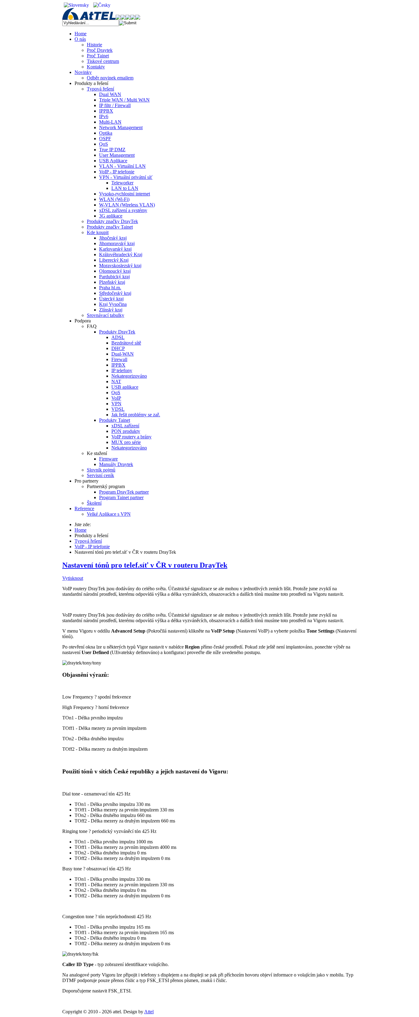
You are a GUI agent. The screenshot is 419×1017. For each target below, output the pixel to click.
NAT (116, 381)
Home (80, 33)
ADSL (118, 337)
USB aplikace (124, 387)
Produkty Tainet (114, 420)
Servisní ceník (100, 475)
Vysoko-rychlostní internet (124, 193)
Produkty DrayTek (117, 331)
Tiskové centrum (103, 61)
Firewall (119, 359)
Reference (84, 508)
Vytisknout (72, 578)
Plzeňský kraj (112, 282)
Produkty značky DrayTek (112, 221)
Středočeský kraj (115, 293)
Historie (94, 44)
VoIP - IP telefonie (116, 171)
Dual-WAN (122, 353)
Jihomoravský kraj (117, 243)
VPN (116, 403)
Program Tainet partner (121, 497)
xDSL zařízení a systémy (123, 210)
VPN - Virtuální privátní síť (125, 177)
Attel (149, 1011)
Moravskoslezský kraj (120, 265)
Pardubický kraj (114, 276)
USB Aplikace (113, 160)
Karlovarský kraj (115, 249)
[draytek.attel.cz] (125, 18)
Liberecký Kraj (114, 260)
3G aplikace (110, 215)
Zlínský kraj (110, 309)
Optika (105, 133)
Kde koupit (98, 232)
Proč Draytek (100, 50)
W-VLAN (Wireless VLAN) (127, 204)
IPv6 (103, 116)
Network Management (121, 127)
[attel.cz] (91, 18)
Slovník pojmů (101, 469)
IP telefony (121, 370)
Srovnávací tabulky (105, 315)
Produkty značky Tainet (110, 226)
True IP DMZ (112, 149)
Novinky (83, 72)
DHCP (118, 348)
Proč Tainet (98, 55)
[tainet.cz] (135, 18)
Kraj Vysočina (113, 304)
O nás (80, 39)
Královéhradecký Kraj (120, 254)
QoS (103, 144)
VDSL (118, 409)
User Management (117, 155)
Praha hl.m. (110, 287)
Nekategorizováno (129, 376)
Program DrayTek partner (124, 492)
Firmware (108, 458)
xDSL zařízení (125, 425)
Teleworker (122, 182)
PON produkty (125, 431)
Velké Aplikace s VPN (109, 514)
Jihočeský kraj (113, 238)
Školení (94, 503)
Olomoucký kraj (115, 271)
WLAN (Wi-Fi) (114, 199)
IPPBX (106, 111)
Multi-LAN (110, 122)
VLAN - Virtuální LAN (122, 166)
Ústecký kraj (111, 298)
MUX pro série (126, 442)
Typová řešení (100, 88)
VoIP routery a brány (131, 436)
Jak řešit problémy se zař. (135, 414)
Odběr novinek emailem (110, 77)
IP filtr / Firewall (115, 105)
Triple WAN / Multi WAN (124, 99)
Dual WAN (110, 94)
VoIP (116, 398)
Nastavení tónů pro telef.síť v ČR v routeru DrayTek (144, 565)
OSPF (105, 138)
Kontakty (96, 66)
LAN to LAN (124, 188)
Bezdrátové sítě (126, 342)
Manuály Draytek (116, 464)
